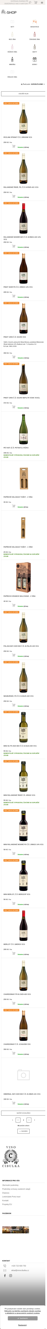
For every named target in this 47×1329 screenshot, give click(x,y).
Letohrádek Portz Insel (11, 1197)
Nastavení (22, 1325)
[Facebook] (5, 1275)
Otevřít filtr (23, 94)
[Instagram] (10, 1275)
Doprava (5, 1193)
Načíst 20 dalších (23, 1113)
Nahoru (24, 1131)
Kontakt (5, 1201)
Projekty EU (7, 1204)
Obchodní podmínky (10, 1185)
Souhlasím (24, 1318)
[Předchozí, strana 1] (18, 1120)
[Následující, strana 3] (29, 1120)
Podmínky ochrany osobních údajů (16, 1189)
